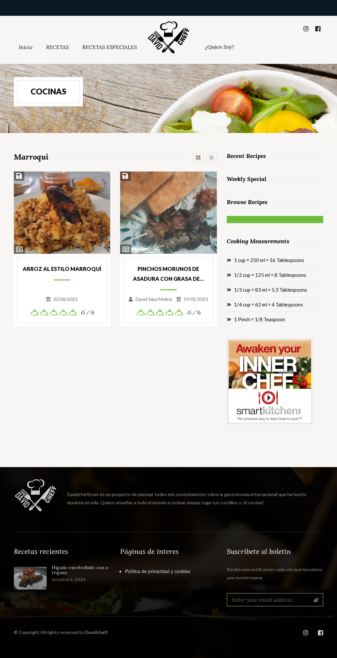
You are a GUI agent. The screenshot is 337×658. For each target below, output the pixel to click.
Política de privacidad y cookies (157, 571)
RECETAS (57, 47)
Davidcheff (96, 632)
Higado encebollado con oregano (80, 570)
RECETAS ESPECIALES (109, 47)
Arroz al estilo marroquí (62, 269)
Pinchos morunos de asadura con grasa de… (168, 274)
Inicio (25, 47)
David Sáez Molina (154, 299)
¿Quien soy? (219, 46)
